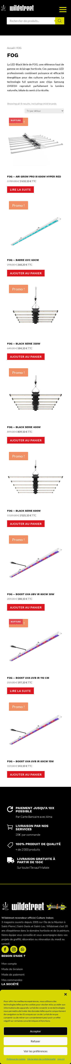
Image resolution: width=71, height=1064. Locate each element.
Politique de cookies (16, 1059)
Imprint (61, 1059)
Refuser (35, 1041)
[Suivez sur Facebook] (5, 949)
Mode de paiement (12, 974)
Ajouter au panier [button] (26, 273)
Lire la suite (20, 189)
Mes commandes (11, 980)
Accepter (35, 1031)
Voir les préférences (36, 1051)
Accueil (11, 48)
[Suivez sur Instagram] (13, 949)
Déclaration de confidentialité (41, 1059)
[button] (65, 994)
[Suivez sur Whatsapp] (22, 949)
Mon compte (9, 964)
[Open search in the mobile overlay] (35, 20)
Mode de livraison (12, 969)
